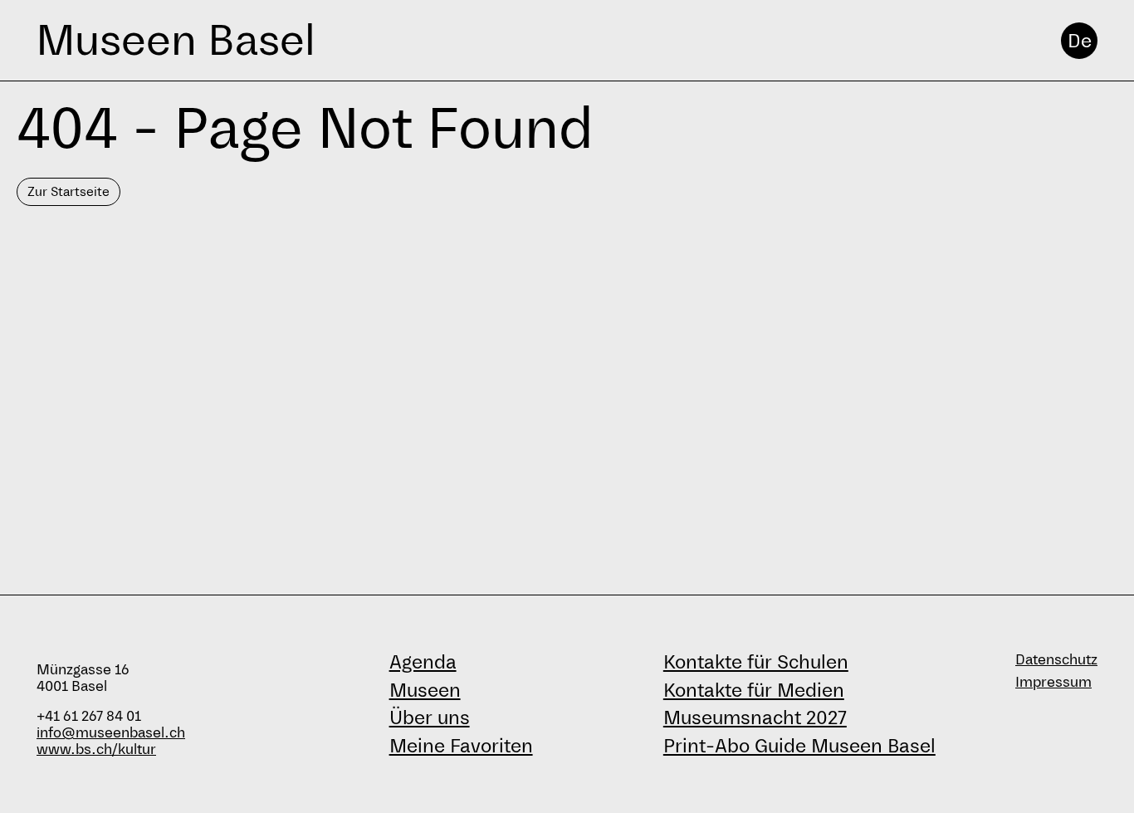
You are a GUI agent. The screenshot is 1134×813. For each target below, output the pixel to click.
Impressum (1053, 682)
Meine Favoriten (461, 745)
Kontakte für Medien (753, 690)
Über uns (429, 717)
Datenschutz (1056, 660)
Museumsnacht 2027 (755, 717)
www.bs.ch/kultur (96, 749)
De (1080, 40)
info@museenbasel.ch (111, 733)
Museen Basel (175, 40)
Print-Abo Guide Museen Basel (799, 745)
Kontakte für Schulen (755, 661)
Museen (425, 690)
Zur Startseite (68, 191)
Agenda (423, 661)
